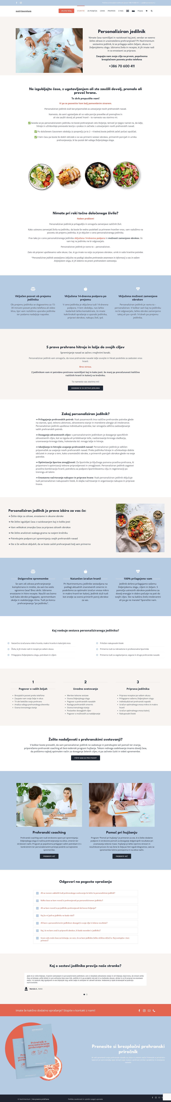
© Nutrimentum (24, 1098)
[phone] (154, 1009)
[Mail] (159, 1096)
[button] (151, 11)
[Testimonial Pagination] (84, 993)
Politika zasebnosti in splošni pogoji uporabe (85, 1098)
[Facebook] (17, 3)
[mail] (149, 1009)
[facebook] (139, 1009)
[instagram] (144, 1009)
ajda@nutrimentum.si (148, 3)
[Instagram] (21, 3)
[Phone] (162, 1096)
